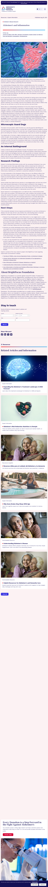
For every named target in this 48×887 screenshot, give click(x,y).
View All (5, 594)
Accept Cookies (34, 884)
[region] (24, 884)
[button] (11, 334)
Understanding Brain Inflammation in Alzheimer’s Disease (17, 264)
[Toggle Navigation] (45, 9)
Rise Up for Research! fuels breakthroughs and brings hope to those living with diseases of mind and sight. (24, 3)
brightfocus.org (37, 289)
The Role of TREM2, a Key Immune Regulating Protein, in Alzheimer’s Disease (22, 256)
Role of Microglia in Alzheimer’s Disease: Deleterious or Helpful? (19, 262)
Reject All (42, 884)
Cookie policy (35, 882)
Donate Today (8, 834)
